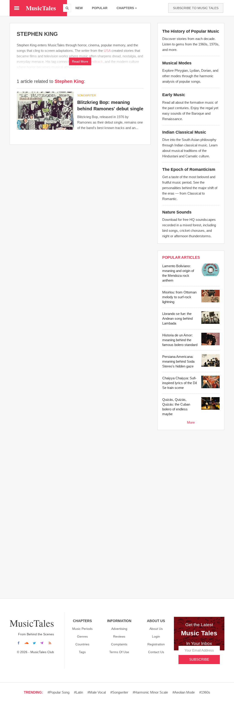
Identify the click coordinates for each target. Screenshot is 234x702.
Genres (82, 636)
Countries (82, 644)
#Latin (78, 692)
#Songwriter (119, 692)
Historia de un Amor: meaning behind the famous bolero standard (179, 340)
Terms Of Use (119, 652)
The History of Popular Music (190, 31)
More (191, 422)
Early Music (173, 94)
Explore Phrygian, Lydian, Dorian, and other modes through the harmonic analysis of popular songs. (190, 76)
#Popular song (58, 692)
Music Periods (82, 629)
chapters (125, 8)
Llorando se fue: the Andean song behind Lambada (177, 318)
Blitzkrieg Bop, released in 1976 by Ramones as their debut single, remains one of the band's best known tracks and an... (110, 122)
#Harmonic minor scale (150, 692)
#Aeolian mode (184, 692)
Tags (82, 652)
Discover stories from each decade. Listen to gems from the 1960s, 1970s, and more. (190, 44)
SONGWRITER (86, 95)
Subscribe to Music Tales (195, 8)
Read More (80, 61)
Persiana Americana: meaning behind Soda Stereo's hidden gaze (178, 361)
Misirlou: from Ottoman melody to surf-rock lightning (179, 297)
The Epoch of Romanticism (188, 169)
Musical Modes (176, 63)
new (79, 8)
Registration (156, 644)
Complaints (119, 644)
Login (156, 636)
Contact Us (156, 652)
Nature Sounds (176, 212)
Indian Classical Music (184, 132)
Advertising (119, 629)
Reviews (119, 636)
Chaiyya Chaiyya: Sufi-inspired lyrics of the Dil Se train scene (179, 383)
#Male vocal (97, 692)
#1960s (204, 692)
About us (156, 629)
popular (99, 8)
